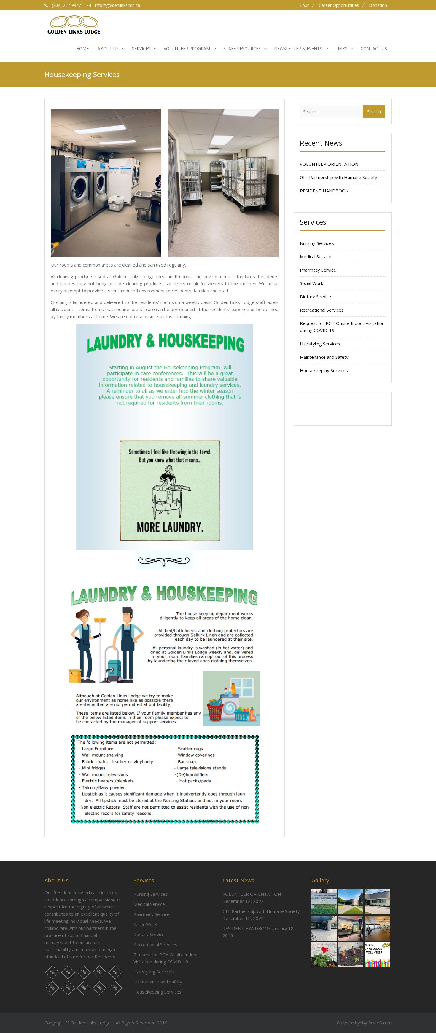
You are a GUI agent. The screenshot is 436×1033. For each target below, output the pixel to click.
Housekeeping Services (324, 370)
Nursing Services (317, 243)
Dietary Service (315, 296)
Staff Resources (242, 48)
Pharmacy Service (318, 270)
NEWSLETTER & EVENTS (298, 48)
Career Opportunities (339, 5)
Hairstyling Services (320, 344)
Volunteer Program (187, 48)
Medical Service (315, 256)
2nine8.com (380, 1023)
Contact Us (374, 48)
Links (341, 48)
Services (141, 48)
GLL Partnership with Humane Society (338, 177)
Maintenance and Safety (324, 357)
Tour (304, 5)
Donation (378, 5)
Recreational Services (322, 310)
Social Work (311, 283)
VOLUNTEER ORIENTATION (329, 164)
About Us (108, 48)
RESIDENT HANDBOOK (324, 191)
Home (82, 48)
